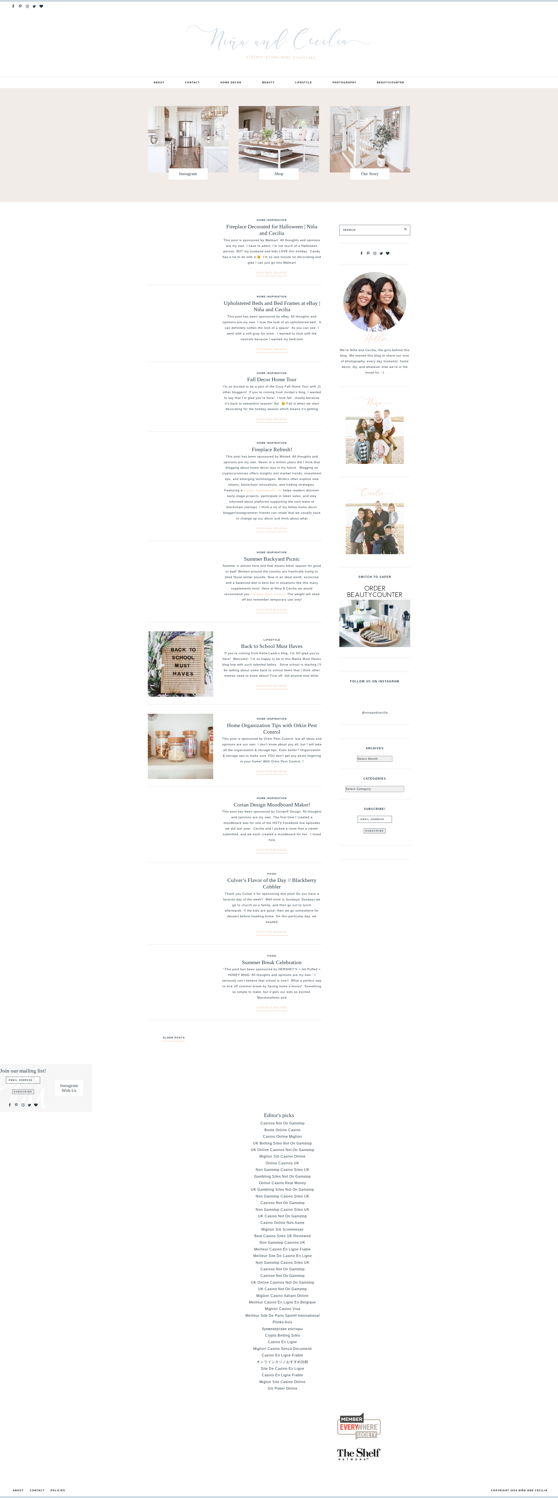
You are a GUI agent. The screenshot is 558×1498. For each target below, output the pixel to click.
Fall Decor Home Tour (271, 379)
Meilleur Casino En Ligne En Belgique (282, 1302)
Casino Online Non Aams (282, 1223)
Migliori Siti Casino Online (282, 1156)
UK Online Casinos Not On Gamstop (282, 1150)
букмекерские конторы (282, 1329)
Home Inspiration (272, 220)
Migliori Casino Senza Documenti (282, 1349)
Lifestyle (303, 82)
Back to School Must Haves (272, 646)
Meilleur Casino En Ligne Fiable (282, 1249)
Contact (192, 82)
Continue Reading (272, 272)
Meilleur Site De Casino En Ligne (282, 1256)
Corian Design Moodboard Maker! (272, 805)
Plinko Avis (282, 1322)
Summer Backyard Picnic (272, 559)
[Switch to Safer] (374, 615)
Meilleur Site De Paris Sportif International (282, 1315)
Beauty (268, 82)
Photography (344, 82)
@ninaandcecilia (375, 712)
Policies (58, 1490)
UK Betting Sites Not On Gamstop (282, 1143)
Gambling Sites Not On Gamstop (282, 1176)
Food (271, 874)
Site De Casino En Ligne (282, 1368)
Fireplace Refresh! (272, 449)
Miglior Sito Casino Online (282, 1382)
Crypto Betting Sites (282, 1335)
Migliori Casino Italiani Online (282, 1296)
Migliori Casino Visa (282, 1309)
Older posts (174, 1037)
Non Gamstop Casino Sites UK (283, 1170)
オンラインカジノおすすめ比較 (282, 1362)
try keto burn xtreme (268, 594)
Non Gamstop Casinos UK (282, 1242)
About (159, 82)
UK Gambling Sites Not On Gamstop (282, 1189)
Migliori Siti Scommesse (282, 1229)
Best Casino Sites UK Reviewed (282, 1236)
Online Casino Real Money (282, 1183)
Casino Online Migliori (282, 1136)
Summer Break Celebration (272, 962)
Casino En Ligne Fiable (282, 1355)
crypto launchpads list (263, 490)
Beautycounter (390, 82)
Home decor (231, 82)
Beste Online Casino (282, 1130)
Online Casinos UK (282, 1163)
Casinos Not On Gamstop (282, 1123)
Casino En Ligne (282, 1342)
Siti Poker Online (283, 1388)
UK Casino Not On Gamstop (282, 1216)
